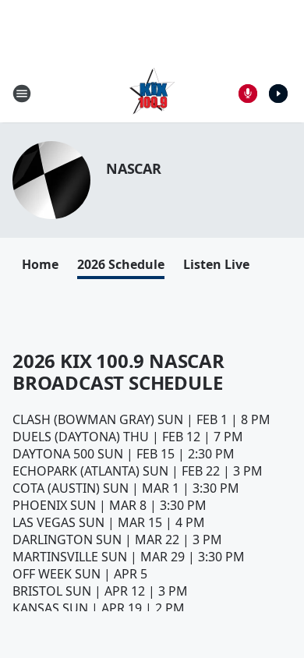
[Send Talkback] (248, 93)
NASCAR (133, 168)
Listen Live (216, 264)
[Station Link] (152, 93)
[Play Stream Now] (278, 93)
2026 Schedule (120, 264)
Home (40, 264)
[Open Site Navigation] (21, 93)
